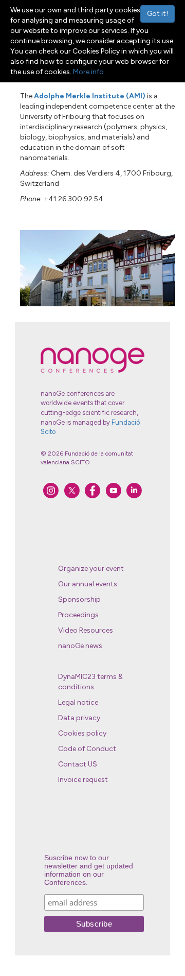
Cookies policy (82, 733)
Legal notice (78, 702)
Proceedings (78, 615)
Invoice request (83, 779)
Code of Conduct (87, 748)
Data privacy (79, 717)
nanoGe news (80, 645)
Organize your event (91, 568)
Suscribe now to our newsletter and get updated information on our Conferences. (88, 869)
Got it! (157, 13)
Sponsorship (79, 599)
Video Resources (85, 630)
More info (88, 71)
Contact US (77, 764)
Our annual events (87, 584)
